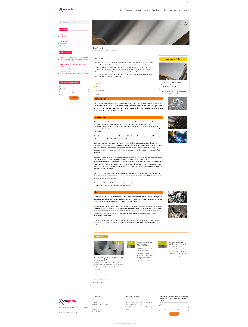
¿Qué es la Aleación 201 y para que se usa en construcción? (145, 244)
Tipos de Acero (98, 50)
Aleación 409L (114, 50)
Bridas (104, 280)
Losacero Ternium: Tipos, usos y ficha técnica (74, 57)
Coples (102, 282)
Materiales (63, 41)
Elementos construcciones (68, 39)
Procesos (63, 43)
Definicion (63, 36)
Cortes (62, 34)
